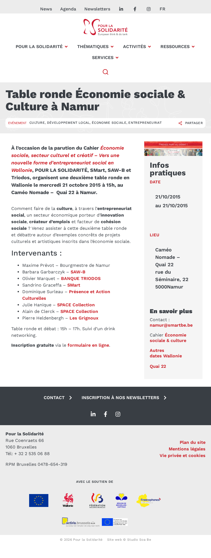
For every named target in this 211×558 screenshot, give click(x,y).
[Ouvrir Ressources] (193, 46)
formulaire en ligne (88, 345)
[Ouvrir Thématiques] (112, 46)
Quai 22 (158, 366)
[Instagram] (117, 414)
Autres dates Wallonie (166, 353)
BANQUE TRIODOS (81, 278)
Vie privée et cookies (183, 455)
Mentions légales (187, 449)
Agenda (68, 9)
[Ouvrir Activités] (149, 46)
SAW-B (78, 271)
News (46, 9)
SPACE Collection (76, 304)
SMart (73, 285)
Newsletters (97, 9)
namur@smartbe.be (171, 325)
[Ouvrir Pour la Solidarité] (66, 46)
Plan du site (193, 442)
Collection (86, 311)
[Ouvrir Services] (117, 57)
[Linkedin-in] (93, 414)
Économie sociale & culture (168, 337)
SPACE (67, 311)
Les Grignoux (84, 318)
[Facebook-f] (105, 414)
